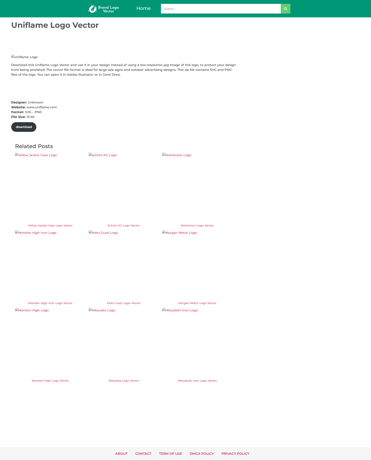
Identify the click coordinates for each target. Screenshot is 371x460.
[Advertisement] (81, 43)
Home (143, 8)
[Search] (285, 9)
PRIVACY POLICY (235, 454)
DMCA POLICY (202, 454)
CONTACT (143, 454)
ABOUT (121, 454)
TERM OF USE (170, 454)
